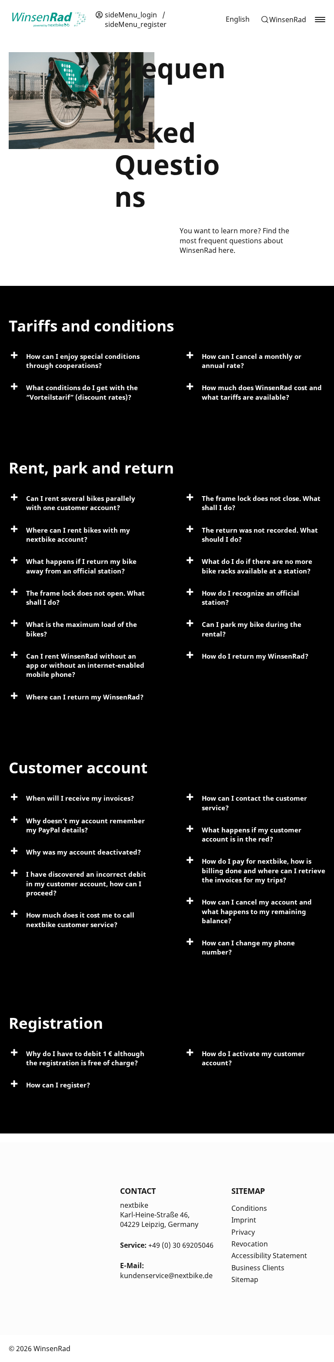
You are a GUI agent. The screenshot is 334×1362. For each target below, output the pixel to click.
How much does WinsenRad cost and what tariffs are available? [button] (262, 392)
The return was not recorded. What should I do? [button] (260, 534)
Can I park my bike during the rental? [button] (251, 629)
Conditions (249, 1208)
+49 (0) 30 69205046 (181, 1245)
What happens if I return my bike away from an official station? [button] (81, 566)
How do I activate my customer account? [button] (253, 1058)
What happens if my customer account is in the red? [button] (251, 834)
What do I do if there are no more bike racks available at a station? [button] (257, 566)
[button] (283, 19)
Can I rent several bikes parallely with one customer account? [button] (80, 503)
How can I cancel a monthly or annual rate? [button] (251, 361)
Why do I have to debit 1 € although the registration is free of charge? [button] (85, 1058)
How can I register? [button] (58, 1084)
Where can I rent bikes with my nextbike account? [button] (78, 534)
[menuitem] (238, 19)
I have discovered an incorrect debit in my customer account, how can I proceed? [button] (86, 883)
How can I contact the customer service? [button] (254, 803)
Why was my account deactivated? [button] (83, 852)
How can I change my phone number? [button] (248, 947)
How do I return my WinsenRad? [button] (255, 656)
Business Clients (257, 1268)
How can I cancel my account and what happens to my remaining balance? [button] (257, 911)
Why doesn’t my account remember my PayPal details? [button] (85, 825)
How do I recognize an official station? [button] (250, 597)
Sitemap (244, 1279)
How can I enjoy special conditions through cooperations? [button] (83, 361)
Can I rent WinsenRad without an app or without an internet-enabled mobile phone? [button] (85, 665)
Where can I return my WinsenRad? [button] (85, 697)
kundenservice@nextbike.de (166, 1275)
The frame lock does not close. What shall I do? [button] (261, 503)
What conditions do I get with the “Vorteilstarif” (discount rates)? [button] (82, 392)
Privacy (243, 1232)
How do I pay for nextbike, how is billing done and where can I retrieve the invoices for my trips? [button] (263, 870)
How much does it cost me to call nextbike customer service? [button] (80, 919)
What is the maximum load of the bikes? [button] (81, 629)
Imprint (243, 1220)
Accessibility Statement (269, 1255)
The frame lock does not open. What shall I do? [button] (85, 597)
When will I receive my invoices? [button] (80, 798)
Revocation (249, 1244)
